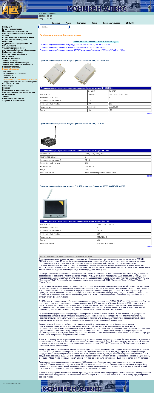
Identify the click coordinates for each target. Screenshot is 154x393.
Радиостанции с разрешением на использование (17, 45)
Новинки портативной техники (15, 90)
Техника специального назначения (17, 65)
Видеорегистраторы (11, 67)
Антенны (7, 71)
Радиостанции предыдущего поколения (15, 40)
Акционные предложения (13, 101)
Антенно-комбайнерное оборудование (19, 50)
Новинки (6, 88)
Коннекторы (7, 86)
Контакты (81, 23)
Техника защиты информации (15, 63)
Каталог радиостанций (12, 29)
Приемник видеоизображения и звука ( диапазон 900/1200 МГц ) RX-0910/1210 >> (75, 45)
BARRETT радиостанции (13, 98)
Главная (56, 23)
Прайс (94, 23)
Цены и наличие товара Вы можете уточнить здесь (96, 42)
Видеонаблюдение (10, 69)
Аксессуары (8, 75)
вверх (149, 113)
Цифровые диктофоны (12, 52)
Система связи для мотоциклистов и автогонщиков (18, 93)
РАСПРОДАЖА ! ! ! (10, 84)
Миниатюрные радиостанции (15, 31)
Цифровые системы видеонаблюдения (20, 82)
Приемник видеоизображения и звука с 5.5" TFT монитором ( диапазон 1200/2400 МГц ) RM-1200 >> (82, 50)
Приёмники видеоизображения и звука (20, 79)
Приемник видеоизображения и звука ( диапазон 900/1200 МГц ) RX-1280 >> (72, 47)
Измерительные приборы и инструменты (14, 55)
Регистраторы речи (11, 58)
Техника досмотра (10, 61)
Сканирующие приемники (13, 48)
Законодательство (111, 23)
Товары (5, 96)
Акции (68, 23)
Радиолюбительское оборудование (18, 37)
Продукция (7, 27)
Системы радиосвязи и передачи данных (17, 34)
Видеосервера (9, 77)
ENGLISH (130, 23)
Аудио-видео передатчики (14, 73)
